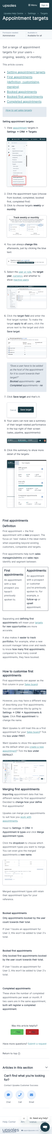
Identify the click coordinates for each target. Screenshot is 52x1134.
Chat (8, 1102)
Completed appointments (24, 101)
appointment (20, 127)
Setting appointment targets (26, 72)
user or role (25, 271)
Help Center (9, 1121)
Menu (33, 5)
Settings (32, 13)
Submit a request (37, 1043)
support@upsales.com (31, 1130)
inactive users (20, 279)
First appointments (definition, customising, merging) (23, 82)
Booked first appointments (25, 96)
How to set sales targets (18, 110)
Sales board (31, 684)
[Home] (9, 6)
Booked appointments (22, 91)
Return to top (10, 1053)
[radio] (17, 1032)
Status (32, 1121)
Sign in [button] (44, 5)
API (22, 1121)
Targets (44, 13)
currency (17, 275)
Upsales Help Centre (13, 13)
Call (20, 1102)
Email (31, 1102)
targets (39, 622)
